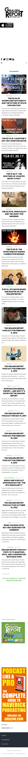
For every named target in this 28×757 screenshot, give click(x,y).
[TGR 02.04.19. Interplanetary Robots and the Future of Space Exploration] (14, 84)
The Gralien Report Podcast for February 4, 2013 (14, 368)
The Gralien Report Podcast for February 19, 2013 (14, 435)
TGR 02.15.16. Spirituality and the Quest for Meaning (14, 214)
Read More (22, 405)
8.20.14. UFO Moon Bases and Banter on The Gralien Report (14, 291)
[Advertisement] (14, 43)
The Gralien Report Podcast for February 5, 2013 (14, 460)
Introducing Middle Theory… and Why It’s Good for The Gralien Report (14, 392)
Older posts (6, 574)
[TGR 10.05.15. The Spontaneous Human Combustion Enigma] (14, 237)
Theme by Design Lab (20, 753)
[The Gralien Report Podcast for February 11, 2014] (14, 315)
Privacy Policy (5, 744)
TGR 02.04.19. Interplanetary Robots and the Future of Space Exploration (14, 102)
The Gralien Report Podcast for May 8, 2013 (14, 414)
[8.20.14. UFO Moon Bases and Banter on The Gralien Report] (14, 277)
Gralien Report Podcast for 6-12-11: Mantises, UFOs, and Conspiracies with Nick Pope (14, 553)
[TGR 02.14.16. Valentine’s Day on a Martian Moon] (14, 126)
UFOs (9, 522)
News (9, 386)
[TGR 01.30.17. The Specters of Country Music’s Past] (14, 161)
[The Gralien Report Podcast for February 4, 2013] (14, 354)
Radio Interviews (9, 478)
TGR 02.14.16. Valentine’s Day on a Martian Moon (14, 139)
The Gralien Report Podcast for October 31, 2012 (14, 505)
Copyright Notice (6, 739)
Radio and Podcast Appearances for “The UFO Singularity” (14, 482)
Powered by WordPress (8, 753)
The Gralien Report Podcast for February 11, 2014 (14, 330)
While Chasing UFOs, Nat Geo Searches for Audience (14, 527)
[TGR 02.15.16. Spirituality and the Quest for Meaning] (14, 199)
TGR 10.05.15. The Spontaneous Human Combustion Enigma (14, 251)
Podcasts (9, 95)
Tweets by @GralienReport (8, 619)
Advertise (4, 735)
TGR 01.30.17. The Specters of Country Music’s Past (14, 176)
